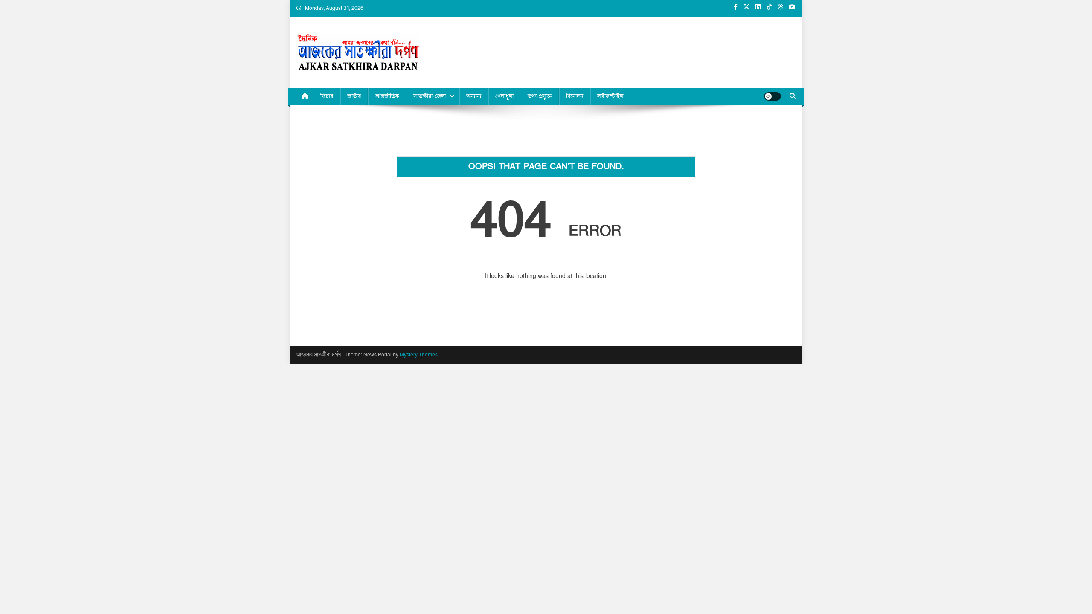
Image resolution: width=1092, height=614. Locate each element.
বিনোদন (574, 96)
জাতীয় (354, 96)
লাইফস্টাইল (610, 96)
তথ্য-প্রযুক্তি (540, 96)
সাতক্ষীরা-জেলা (429, 96)
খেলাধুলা (504, 96)
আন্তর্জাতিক (387, 96)
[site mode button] (772, 96)
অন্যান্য (473, 96)
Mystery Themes (419, 354)
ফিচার (326, 96)
